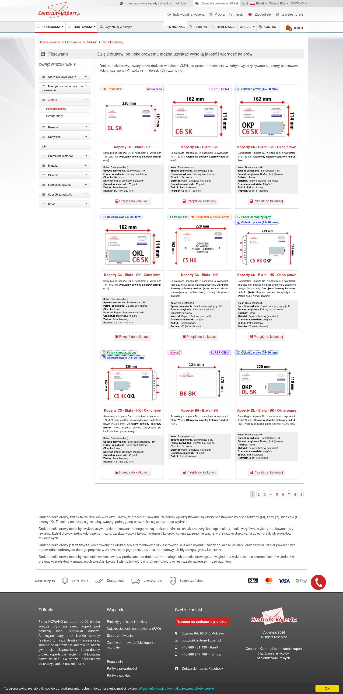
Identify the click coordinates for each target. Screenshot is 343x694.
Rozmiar (53, 127)
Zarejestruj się (292, 14)
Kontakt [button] (270, 27)
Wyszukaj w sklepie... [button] (120, 27)
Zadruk (91, 42)
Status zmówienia (120, 635)
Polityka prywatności (122, 668)
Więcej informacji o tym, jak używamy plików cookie (176, 688)
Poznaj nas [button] (175, 27)
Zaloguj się (262, 14)
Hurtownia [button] (83, 27)
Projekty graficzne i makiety (127, 621)
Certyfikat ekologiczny (61, 76)
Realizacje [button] (226, 27)
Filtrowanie (73, 42)
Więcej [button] (246, 27)
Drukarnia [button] (51, 27)
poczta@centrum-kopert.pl (201, 640)
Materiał (53, 165)
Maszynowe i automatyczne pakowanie (62, 88)
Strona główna (49, 42)
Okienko (53, 175)
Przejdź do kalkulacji (133, 201)
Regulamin (115, 661)
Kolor (51, 204)
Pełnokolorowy (112, 42)
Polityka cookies (118, 675)
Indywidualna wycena (189, 14)
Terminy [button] (200, 27)
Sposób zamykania (59, 194)
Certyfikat (53, 137)
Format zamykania (59, 184)
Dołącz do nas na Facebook (202, 668)
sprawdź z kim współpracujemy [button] (167, 3)
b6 (44, 146)
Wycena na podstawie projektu (202, 621)
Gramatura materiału (60, 156)
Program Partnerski (229, 14)
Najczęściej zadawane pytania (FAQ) (134, 628)
